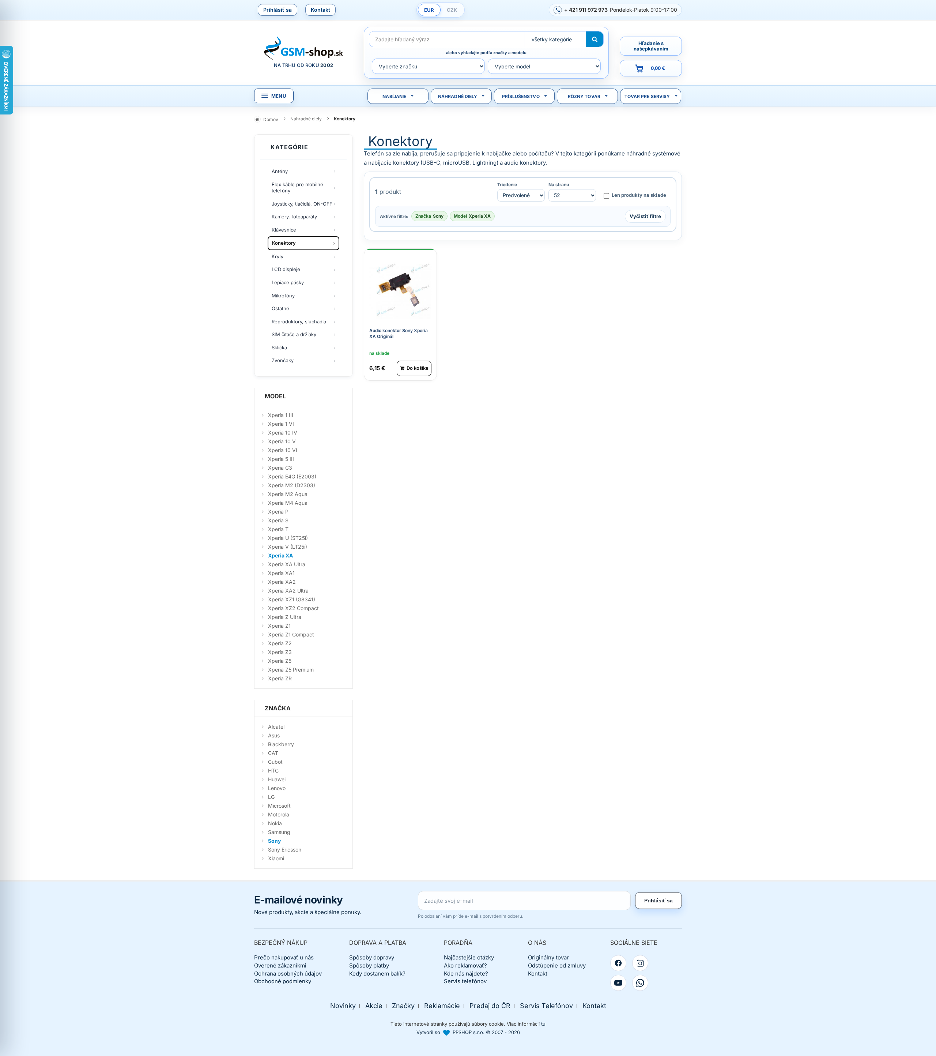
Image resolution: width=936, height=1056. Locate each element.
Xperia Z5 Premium (291, 669)
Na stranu (558, 184)
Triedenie (507, 184)
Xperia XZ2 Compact (293, 608)
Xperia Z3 (280, 652)
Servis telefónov (465, 981)
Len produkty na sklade (639, 195)
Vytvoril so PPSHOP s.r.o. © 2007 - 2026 (468, 1032)
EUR (429, 10)
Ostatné (280, 308)
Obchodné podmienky (282, 981)
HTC (273, 770)
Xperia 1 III (280, 415)
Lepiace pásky (288, 282)
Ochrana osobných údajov (288, 973)
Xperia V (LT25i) (287, 547)
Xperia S (278, 520)
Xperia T (278, 529)
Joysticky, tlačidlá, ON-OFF (302, 204)
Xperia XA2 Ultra (288, 590)
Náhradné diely (458, 96)
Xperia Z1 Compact (291, 634)
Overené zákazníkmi (280, 965)
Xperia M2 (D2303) (291, 485)
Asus (274, 735)
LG (271, 797)
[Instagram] (640, 963)
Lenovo (277, 788)
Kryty (277, 256)
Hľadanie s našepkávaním (651, 46)
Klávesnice (284, 230)
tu (543, 1024)
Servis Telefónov (546, 1006)
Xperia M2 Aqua (287, 494)
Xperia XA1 (281, 573)
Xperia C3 (280, 468)
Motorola (278, 814)
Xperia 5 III (281, 459)
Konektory (284, 243)
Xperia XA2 (282, 582)
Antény (280, 171)
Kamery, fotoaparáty (294, 216)
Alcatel (276, 727)
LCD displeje (286, 269)
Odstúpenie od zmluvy (557, 965)
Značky (403, 1006)
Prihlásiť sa (277, 10)
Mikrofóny (283, 295)
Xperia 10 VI (282, 450)
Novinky (343, 1006)
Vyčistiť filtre (645, 216)
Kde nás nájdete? (466, 973)
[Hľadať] (594, 39)
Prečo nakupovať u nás (284, 957)
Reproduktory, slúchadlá (299, 321)
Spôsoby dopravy (371, 957)
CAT (273, 753)
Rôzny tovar (584, 96)
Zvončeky (283, 360)
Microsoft (279, 806)
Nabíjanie (394, 96)
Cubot (275, 762)
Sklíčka (279, 347)
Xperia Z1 (279, 626)
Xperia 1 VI (281, 424)
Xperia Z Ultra (284, 617)
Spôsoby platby (369, 965)
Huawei (277, 779)
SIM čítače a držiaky (294, 334)
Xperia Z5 (279, 661)
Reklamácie (442, 1006)
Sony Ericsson (284, 849)
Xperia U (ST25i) (288, 538)
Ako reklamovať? (465, 965)
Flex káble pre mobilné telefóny (297, 187)
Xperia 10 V (282, 441)
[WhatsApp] (640, 983)
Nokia (275, 823)
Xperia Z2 (280, 643)
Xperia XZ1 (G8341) (291, 599)
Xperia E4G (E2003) (292, 476)
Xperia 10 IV (282, 432)
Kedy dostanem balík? (377, 973)
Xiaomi (276, 858)
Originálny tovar (548, 957)
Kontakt (320, 10)
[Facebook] (618, 963)
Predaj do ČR (489, 1006)
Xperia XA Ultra (286, 564)
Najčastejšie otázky (469, 957)
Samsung (279, 832)
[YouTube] (618, 983)
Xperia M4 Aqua (287, 503)
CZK (452, 10)
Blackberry (281, 744)
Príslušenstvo (521, 96)
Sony (274, 841)
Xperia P (278, 511)
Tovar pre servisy (647, 96)
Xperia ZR (280, 678)
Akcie (373, 1006)
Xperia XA (280, 555)
